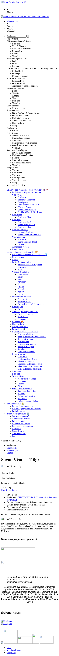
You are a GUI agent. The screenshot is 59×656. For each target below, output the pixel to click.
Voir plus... (17, 56)
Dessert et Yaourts (25, 314)
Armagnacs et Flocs (20, 247)
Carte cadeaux (13, 106)
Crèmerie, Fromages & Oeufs (45, 68)
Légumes (16, 66)
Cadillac (21, 244)
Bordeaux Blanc (25, 217)
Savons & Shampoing (21, 153)
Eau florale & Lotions (21, 163)
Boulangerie (12, 128)
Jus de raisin (17, 249)
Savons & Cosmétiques (17, 150)
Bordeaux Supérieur (26, 200)
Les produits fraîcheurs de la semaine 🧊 (29, 254)
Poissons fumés (18, 83)
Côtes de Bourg (24, 207)
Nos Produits (12, 39)
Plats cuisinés (18, 123)
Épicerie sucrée (13, 133)
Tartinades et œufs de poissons (25, 86)
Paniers (15, 61)
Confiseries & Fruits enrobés (24, 143)
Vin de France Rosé (26, 224)
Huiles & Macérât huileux (23, 155)
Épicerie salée (13, 110)
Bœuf (14, 91)
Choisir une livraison (10, 490)
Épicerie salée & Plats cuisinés (25, 331)
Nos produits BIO (20, 326)
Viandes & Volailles (15, 88)
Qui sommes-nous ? (20, 416)
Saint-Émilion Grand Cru (28, 205)
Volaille (15, 93)
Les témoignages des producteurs (26, 408)
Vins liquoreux (18, 177)
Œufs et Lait (17, 71)
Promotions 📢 (18, 329)
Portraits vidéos (18, 411)
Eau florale (22, 398)
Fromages (16, 73)
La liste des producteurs (22, 406)
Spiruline (21, 349)
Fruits (14, 63)
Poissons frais (18, 81)
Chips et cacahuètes (15, 41)
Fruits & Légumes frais (16, 58)
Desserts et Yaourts (20, 76)
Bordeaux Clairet (25, 227)
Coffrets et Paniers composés (19, 68)
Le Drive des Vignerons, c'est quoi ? (27, 192)
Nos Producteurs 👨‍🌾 (15, 403)
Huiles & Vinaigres (20, 118)
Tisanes (21, 384)
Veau (14, 98)
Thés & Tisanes (19, 46)
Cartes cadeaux (18, 108)
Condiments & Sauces (21, 120)
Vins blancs (17, 172)
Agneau (15, 96)
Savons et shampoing (27, 391)
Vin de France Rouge (27, 209)
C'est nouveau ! (19, 257)
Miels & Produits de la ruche (30, 369)
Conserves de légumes (27, 344)
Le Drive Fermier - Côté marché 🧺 (22, 252)
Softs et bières (18, 376)
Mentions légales (14, 650)
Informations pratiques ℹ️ (18, 414)
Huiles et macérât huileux (29, 401)
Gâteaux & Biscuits (26, 361)
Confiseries (22, 356)
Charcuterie (23, 274)
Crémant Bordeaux (26, 232)
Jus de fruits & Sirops (21, 49)
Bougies (10, 167)
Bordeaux (22, 197)
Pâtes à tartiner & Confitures (24, 145)
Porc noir (16, 101)
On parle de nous (19, 431)
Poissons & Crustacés (16, 78)
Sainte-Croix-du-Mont (27, 242)
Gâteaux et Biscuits (20, 135)
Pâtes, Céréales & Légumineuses (26, 113)
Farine (15, 130)
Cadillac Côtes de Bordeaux (30, 212)
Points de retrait (19, 421)
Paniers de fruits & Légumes (30, 264)
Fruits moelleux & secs (27, 359)
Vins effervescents (20, 180)
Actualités (16, 428)
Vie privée (11, 652)
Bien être (16, 374)
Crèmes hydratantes (20, 160)
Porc (20, 284)
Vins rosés (16, 175)
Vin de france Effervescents (29, 234)
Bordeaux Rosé (24, 222)
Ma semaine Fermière (16, 185)
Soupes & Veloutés (20, 115)
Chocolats (16, 140)
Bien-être (16, 44)
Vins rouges (17, 170)
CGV (9, 647)
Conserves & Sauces (26, 334)
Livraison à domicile (21, 423)
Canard (21, 289)
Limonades (17, 51)
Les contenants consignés (23, 426)
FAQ (14, 436)
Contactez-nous (19, 433)
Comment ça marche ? (21, 419)
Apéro (15, 259)
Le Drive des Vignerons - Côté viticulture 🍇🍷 (27, 190)
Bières (15, 53)
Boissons (27, 41)
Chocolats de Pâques (21, 138)
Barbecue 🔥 (18, 321)
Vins (16, 167)
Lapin (20, 294)
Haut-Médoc (23, 202)
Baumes (15, 158)
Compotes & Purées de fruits (30, 364)
